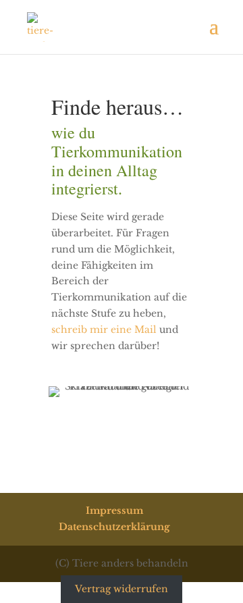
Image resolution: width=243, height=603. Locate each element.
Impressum (114, 510)
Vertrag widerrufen (121, 589)
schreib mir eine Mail (104, 329)
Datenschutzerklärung (114, 527)
